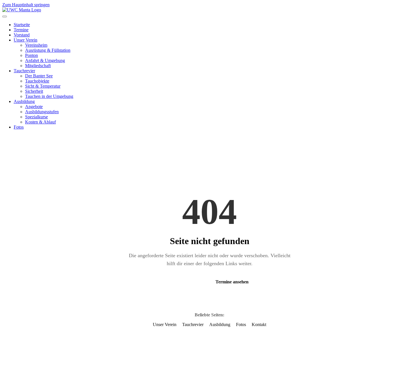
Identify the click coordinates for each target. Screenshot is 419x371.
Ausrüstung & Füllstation (47, 50)
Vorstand (22, 34)
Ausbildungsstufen (42, 111)
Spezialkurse (36, 116)
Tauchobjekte (37, 81)
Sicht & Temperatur (42, 86)
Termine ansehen (232, 281)
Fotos (19, 127)
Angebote (34, 106)
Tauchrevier (24, 70)
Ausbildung (24, 101)
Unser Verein (25, 40)
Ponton (31, 55)
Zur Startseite (184, 281)
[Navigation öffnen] (4, 16)
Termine (21, 29)
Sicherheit (34, 91)
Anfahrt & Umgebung (45, 60)
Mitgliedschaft (38, 65)
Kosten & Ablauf (40, 121)
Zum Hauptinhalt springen (26, 4)
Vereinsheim (36, 45)
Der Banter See (39, 75)
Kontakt (259, 324)
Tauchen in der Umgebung (49, 96)
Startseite (22, 24)
